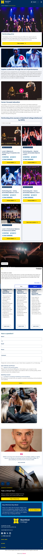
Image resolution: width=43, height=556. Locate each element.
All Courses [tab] (4, 263)
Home (2, 5)
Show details (37, 282)
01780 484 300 (6, 536)
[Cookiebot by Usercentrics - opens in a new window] (37, 269)
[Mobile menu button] (41, 2)
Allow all (35, 286)
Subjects (6, 5)
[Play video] (21, 58)
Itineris (24, 553)
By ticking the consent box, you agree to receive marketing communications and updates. (21, 379)
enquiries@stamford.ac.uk (6, 529)
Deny (21, 286)
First (2, 341)
